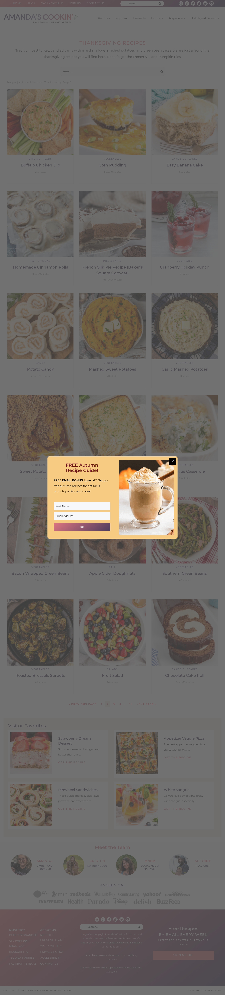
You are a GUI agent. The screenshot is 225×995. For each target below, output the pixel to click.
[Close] (172, 461)
